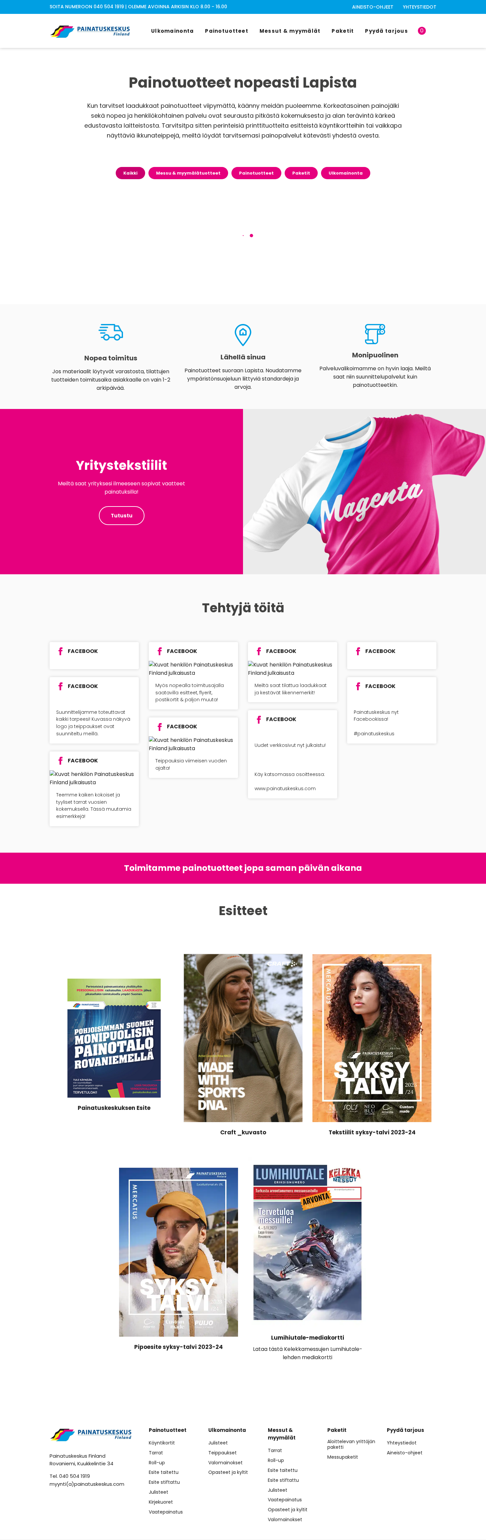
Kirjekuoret (161, 1502)
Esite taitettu (164, 1472)
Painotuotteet (226, 30)
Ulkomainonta (172, 30)
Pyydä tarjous (386, 30)
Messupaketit (342, 1457)
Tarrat (156, 1453)
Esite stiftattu (164, 1482)
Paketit (343, 30)
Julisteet (158, 1492)
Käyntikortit (162, 1443)
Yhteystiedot (419, 7)
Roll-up (157, 1463)
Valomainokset (225, 1463)
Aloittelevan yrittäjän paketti (351, 1444)
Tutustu (122, 515)
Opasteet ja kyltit (228, 1472)
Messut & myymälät (290, 30)
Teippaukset (222, 1453)
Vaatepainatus (166, 1512)
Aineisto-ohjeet (372, 7)
